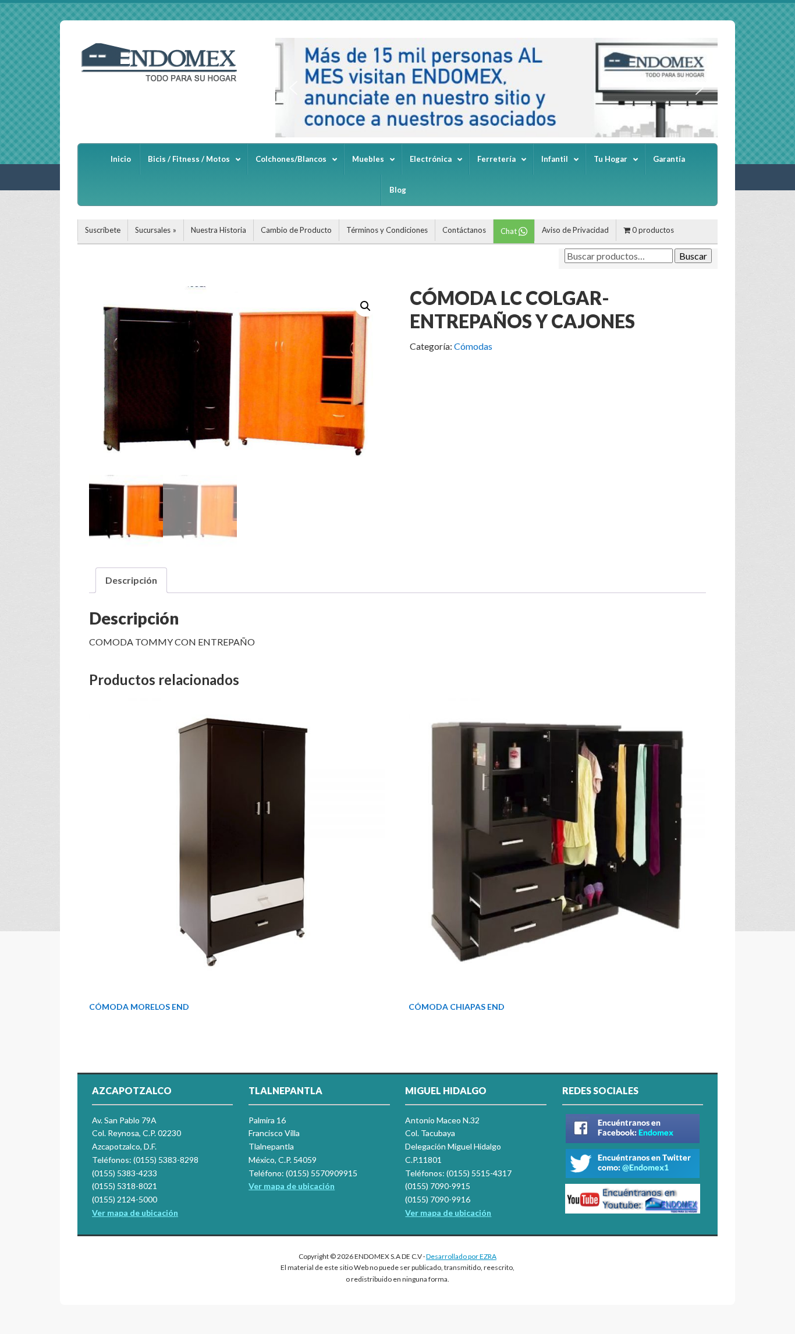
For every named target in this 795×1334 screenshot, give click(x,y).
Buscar (693, 255)
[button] (293, 88)
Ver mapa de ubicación (292, 1186)
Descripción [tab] (131, 580)
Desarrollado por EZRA (461, 1256)
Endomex (164, 81)
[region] (496, 87)
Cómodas (473, 346)
